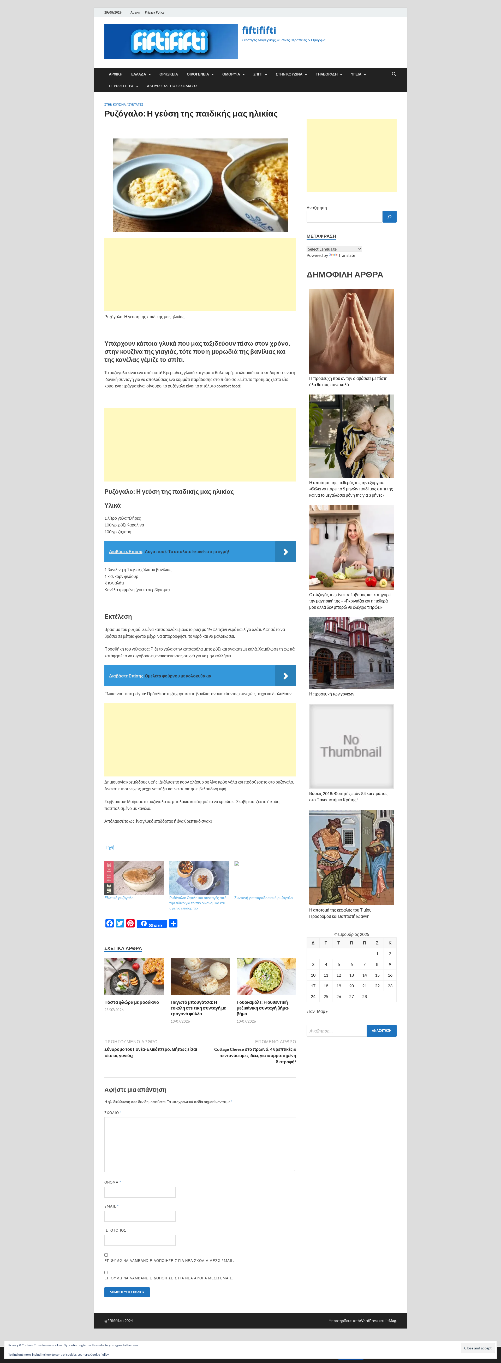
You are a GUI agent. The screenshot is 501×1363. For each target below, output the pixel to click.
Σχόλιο (113, 1113)
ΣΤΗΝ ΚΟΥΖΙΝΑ (289, 74)
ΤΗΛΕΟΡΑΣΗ (327, 74)
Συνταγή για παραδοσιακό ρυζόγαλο (263, 897)
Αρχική (135, 12)
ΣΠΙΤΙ (258, 74)
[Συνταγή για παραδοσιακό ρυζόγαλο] (264, 878)
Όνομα (112, 1182)
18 (326, 985)
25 (326, 996)
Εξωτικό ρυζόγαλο (119, 897)
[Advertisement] (200, 274)
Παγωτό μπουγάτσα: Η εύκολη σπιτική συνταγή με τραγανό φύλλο (198, 1007)
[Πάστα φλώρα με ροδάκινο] (134, 978)
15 (377, 974)
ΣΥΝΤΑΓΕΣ (135, 104)
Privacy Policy (154, 12)
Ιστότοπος (115, 1230)
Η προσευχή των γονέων (331, 693)
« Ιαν (311, 1011)
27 (351, 996)
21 (364, 985)
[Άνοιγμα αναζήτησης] (394, 74)
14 (364, 974)
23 (390, 985)
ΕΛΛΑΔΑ (138, 74)
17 (313, 985)
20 (351, 985)
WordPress (369, 1320)
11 (326, 974)
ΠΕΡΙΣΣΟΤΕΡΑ (121, 86)
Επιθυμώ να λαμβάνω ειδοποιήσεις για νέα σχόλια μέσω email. (169, 1260)
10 (313, 974)
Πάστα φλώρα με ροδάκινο (131, 1002)
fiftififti (259, 30)
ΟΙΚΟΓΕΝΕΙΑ (198, 74)
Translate (346, 255)
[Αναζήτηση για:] (352, 1031)
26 (338, 996)
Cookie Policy (99, 1354)
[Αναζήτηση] (390, 217)
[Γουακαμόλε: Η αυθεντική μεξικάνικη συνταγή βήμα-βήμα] (266, 978)
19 (338, 985)
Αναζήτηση (317, 207)
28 (364, 996)
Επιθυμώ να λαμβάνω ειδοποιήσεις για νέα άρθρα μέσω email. (168, 1278)
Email (111, 1206)
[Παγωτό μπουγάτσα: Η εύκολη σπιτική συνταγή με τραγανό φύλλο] (200, 978)
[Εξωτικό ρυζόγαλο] (134, 878)
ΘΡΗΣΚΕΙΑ (168, 74)
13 (351, 974)
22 (377, 985)
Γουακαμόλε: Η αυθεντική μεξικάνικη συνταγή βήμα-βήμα (263, 1007)
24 (313, 996)
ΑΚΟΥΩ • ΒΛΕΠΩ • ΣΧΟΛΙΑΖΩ (172, 86)
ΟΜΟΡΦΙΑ (231, 74)
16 (390, 974)
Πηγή (109, 847)
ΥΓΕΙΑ (356, 74)
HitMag (390, 1320)
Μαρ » (322, 1011)
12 (338, 974)
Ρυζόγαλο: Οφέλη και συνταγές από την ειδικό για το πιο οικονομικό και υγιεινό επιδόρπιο (197, 902)
